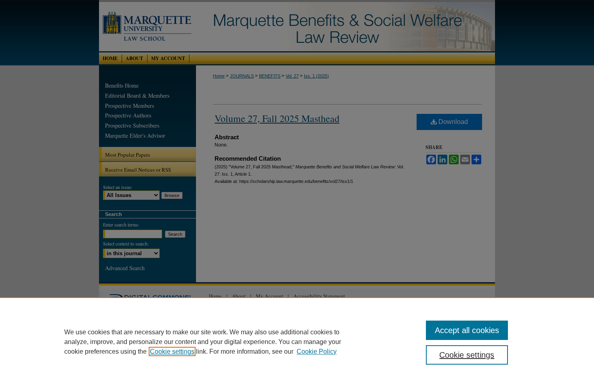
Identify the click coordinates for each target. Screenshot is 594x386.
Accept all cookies (467, 330)
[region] (297, 341)
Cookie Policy (317, 351)
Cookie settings (172, 351)
